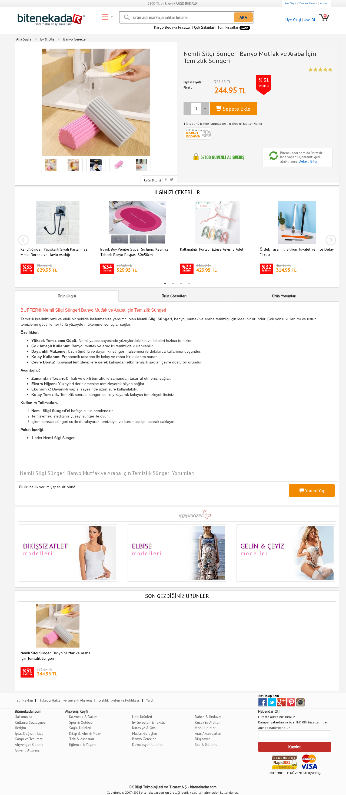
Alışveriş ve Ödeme (29, 744)
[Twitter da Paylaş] (171, 179)
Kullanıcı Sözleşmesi (30, 722)
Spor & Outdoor (81, 722)
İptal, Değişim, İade (29, 733)
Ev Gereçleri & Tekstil (148, 722)
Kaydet (294, 746)
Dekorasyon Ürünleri (147, 744)
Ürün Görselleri (174, 296)
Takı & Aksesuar (81, 739)
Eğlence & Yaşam (82, 744)
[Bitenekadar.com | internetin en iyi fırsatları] (50, 18)
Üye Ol (309, 19)
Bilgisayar (202, 739)
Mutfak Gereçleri (144, 733)
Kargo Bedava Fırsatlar (172, 27)
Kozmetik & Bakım (83, 717)
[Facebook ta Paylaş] (167, 179)
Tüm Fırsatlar (232, 27)
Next (330, 240)
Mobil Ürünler (205, 728)
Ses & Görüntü (206, 744)
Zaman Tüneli (308, 3)
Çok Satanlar (204, 27)
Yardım (324, 3)
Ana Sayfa (290, 3)
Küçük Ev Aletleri (207, 722)
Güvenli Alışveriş (27, 750)
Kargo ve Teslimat (28, 739)
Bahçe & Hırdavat (208, 717)
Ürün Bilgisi (152, 180)
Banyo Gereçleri (144, 739)
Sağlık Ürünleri (80, 728)
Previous (23, 240)
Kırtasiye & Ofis (144, 728)
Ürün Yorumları (284, 296)
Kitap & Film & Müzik (85, 733)
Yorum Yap (314, 491)
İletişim (20, 728)
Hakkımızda (23, 717)
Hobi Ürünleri (142, 717)
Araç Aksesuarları (208, 733)
